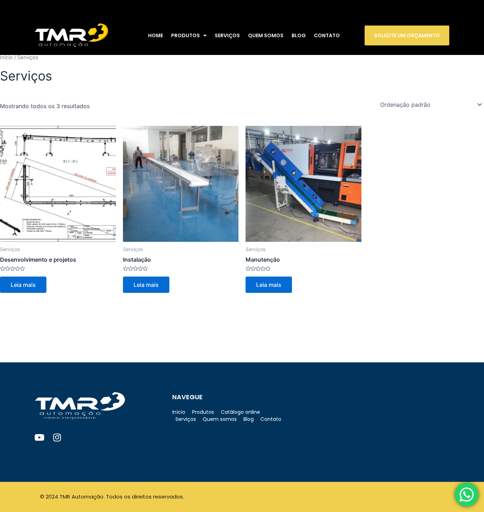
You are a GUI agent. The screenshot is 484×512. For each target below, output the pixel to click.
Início (6, 57)
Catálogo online (240, 412)
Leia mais (23, 284)
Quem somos (265, 35)
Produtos (185, 35)
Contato (327, 35)
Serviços (227, 35)
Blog (299, 35)
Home (155, 35)
